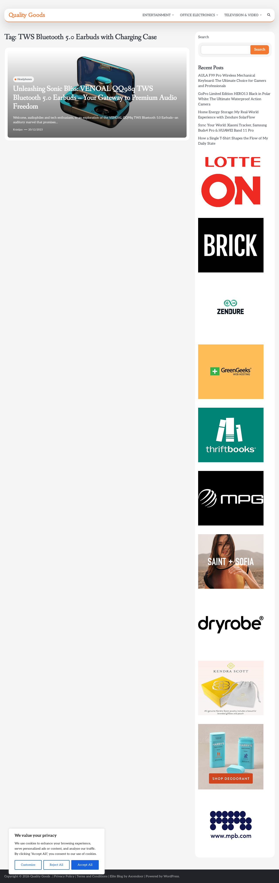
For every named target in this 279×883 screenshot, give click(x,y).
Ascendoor (135, 876)
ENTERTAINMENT (157, 15)
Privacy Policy (64, 876)
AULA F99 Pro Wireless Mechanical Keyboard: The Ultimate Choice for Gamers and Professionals (232, 81)
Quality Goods (27, 14)
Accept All (85, 865)
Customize (28, 865)
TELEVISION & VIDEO (241, 15)
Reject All (56, 865)
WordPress (171, 876)
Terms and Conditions (92, 876)
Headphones (24, 79)
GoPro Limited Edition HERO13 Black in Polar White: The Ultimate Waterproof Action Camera (234, 99)
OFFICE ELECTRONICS (197, 15)
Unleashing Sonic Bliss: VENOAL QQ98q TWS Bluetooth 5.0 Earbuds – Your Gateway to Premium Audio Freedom (95, 97)
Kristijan (18, 129)
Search (203, 37)
